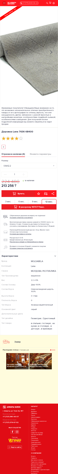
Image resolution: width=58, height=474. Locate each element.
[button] (50, 350)
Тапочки (33, 431)
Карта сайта (16, 447)
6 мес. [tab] (21, 201)
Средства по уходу (37, 433)
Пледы (33, 427)
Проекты (34, 458)
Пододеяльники (36, 444)
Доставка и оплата (37, 460)
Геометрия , (37, 318)
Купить (21, 193)
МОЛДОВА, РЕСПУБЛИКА (43, 271)
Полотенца (34, 438)
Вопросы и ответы (37, 466)
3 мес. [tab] (8, 201)
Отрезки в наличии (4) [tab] (13, 154)
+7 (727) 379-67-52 (10, 422)
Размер (4, 160)
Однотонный (49, 318)
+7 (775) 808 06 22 (30, 3)
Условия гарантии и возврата (21, 218)
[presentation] (7, 52)
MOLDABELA (37, 261)
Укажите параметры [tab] (40, 154)
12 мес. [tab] (49, 201)
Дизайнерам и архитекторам (40, 470)
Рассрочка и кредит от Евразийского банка (26, 242)
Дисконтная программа (38, 464)
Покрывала (34, 440)
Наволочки (34, 423)
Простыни (34, 446)
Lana (33, 266)
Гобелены (34, 413)
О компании (35, 472)
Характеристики (10, 256)
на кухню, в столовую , (43, 324)
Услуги (33, 456)
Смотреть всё (24, 350)
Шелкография (35, 417)
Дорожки (34, 411)
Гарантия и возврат (37, 462)
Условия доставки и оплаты (20, 234)
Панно (33, 415)
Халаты (33, 436)
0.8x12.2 (7, 166)
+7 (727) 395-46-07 (11, 417)
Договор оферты (36, 468)
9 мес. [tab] (35, 201)
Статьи (33, 450)
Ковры (33, 410)
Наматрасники (35, 442)
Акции (33, 448)
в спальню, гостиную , (41, 323)
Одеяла (33, 425)
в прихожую (46, 328)
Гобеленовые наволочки (39, 421)
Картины (34, 419)
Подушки (34, 429)
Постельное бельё (36, 434)
